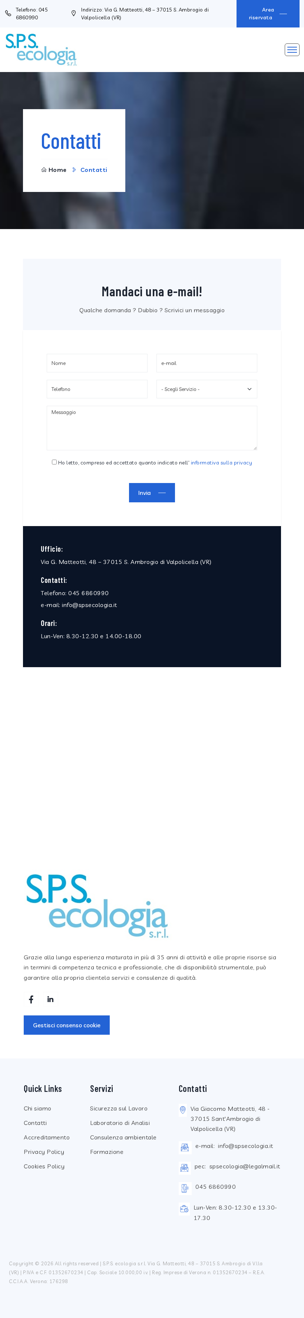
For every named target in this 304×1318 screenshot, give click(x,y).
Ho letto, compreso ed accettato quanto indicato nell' (154, 462)
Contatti (35, 1122)
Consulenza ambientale (123, 1137)
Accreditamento (47, 1137)
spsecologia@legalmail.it (244, 1166)
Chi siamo (38, 1108)
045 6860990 (88, 593)
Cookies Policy (44, 1166)
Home (58, 169)
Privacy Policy (44, 1151)
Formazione (106, 1151)
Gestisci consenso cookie (66, 1025)
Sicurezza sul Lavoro (119, 1108)
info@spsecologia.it (89, 605)
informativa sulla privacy (221, 462)
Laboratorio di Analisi (120, 1122)
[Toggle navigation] (292, 49)
